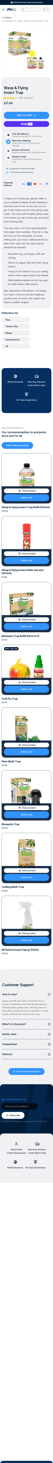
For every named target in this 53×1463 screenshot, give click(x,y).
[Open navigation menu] (3, 9)
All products (9, 21)
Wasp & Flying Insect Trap (36, 21)
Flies (20, 21)
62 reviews (28, 98)
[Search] (23, 9)
